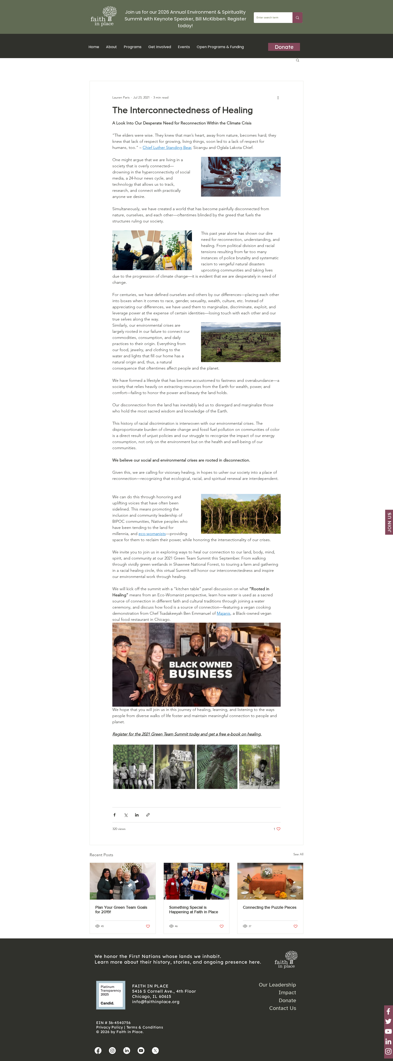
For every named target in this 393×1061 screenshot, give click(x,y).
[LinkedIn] (388, 1041)
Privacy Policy (109, 1027)
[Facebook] (388, 1011)
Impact (287, 992)
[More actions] (278, 97)
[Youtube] (141, 1050)
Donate (287, 1000)
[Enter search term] (297, 17)
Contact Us (282, 1008)
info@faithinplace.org (156, 1001)
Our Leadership (277, 984)
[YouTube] (388, 1031)
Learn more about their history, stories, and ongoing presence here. (178, 962)
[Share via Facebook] (114, 815)
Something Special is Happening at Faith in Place (193, 909)
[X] (155, 1050)
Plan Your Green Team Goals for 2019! (121, 909)
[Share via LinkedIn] (137, 815)
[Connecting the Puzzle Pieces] (270, 881)
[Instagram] (388, 1051)
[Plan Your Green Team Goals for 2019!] (123, 881)
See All (298, 854)
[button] (132, 47)
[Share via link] (148, 815)
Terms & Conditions (144, 1027)
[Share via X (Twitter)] (125, 815)
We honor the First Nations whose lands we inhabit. (158, 956)
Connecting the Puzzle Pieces (269, 907)
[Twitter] (388, 1021)
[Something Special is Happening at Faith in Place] (196, 881)
